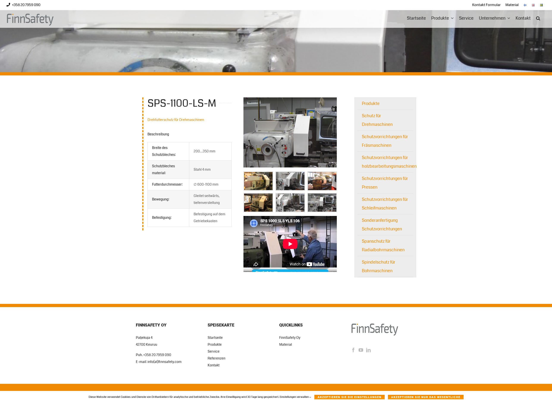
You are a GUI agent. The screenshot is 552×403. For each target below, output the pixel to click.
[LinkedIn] (368, 350)
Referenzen (216, 358)
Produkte (371, 103)
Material (285, 344)
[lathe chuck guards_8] (290, 99)
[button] (538, 18)
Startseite (215, 337)
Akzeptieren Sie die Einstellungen (349, 397)
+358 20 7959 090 (26, 5)
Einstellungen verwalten (294, 397)
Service (214, 351)
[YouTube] (361, 350)
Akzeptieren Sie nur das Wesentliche (425, 397)
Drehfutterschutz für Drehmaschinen (175, 119)
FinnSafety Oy (289, 337)
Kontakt (214, 365)
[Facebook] (353, 350)
